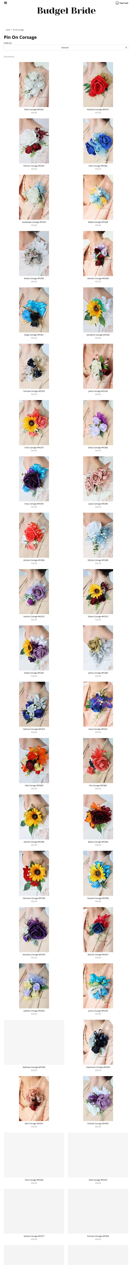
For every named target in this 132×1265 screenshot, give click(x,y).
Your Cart (123, 3)
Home (8, 30)
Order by (8, 43)
